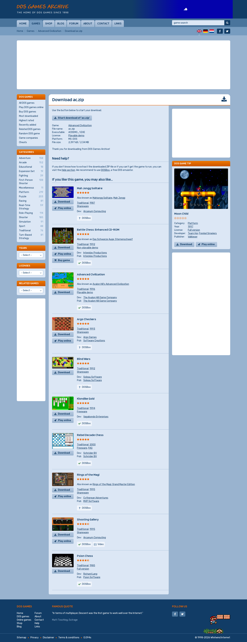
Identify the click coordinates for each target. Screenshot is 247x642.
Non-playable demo (87, 247)
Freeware (82, 411)
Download (64, 201)
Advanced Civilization (49, 31)
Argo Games (90, 337)
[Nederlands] (211, 31)
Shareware (83, 206)
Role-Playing (31, 213)
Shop (48, 23)
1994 (92, 408)
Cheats (23, 142)
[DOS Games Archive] (42, 8)
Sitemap (21, 637)
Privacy (34, 637)
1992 (92, 244)
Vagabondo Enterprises (95, 416)
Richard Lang (90, 573)
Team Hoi (193, 233)
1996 (92, 289)
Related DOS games (29, 129)
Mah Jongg (119, 197)
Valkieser (192, 236)
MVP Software (91, 501)
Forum (73, 23)
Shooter (31, 217)
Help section (68, 170)
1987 (92, 202)
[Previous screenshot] (177, 188)
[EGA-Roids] (182, 9)
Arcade (31, 162)
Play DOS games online (31, 107)
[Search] (227, 22)
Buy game (64, 260)
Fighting (31, 175)
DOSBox (105, 170)
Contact (103, 23)
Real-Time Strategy (31, 207)
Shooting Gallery (88, 519)
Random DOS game (29, 133)
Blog (60, 23)
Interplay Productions (95, 252)
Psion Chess (85, 555)
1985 (92, 565)
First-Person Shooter (31, 182)
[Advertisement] (123, 64)
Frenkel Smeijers (208, 233)
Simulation (31, 221)
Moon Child (181, 213)
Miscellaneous (31, 187)
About (87, 23)
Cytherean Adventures (95, 497)
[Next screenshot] (225, 188)
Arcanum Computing (94, 211)
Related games (28, 283)
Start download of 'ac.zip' (74, 117)
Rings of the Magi (88, 474)
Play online (64, 208)
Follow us (179, 606)
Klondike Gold (85, 398)
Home (23, 23)
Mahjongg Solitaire (102, 197)
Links (117, 23)
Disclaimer (48, 637)
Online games (24, 619)
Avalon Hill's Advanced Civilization (111, 284)
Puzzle (31, 196)
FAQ (90, 448)
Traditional (83, 202)
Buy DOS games (27, 111)
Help (37, 623)
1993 (92, 328)
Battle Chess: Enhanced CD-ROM (98, 229)
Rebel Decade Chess (90, 435)
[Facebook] (220, 31)
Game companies (28, 138)
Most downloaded (28, 116)
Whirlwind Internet (220, 637)
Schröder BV (90, 453)
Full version (83, 568)
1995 (92, 489)
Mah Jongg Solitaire (89, 188)
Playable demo (76, 135)
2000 (93, 444)
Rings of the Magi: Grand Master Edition (114, 484)
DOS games (24, 606)
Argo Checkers (86, 319)
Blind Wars (83, 359)
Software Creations (94, 340)
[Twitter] (227, 31)
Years (23, 247)
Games (36, 23)
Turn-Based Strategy (31, 236)
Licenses (24, 265)
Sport (31, 226)
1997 (190, 226)
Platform (193, 223)
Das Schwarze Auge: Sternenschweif (113, 239)
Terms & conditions (68, 637)
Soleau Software (92, 377)
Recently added (27, 124)
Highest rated (26, 120)
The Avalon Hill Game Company (100, 297)
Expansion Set (31, 171)
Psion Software (91, 577)
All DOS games (26, 103)
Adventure (31, 158)
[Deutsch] (205, 31)
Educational (31, 166)
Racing (31, 200)
